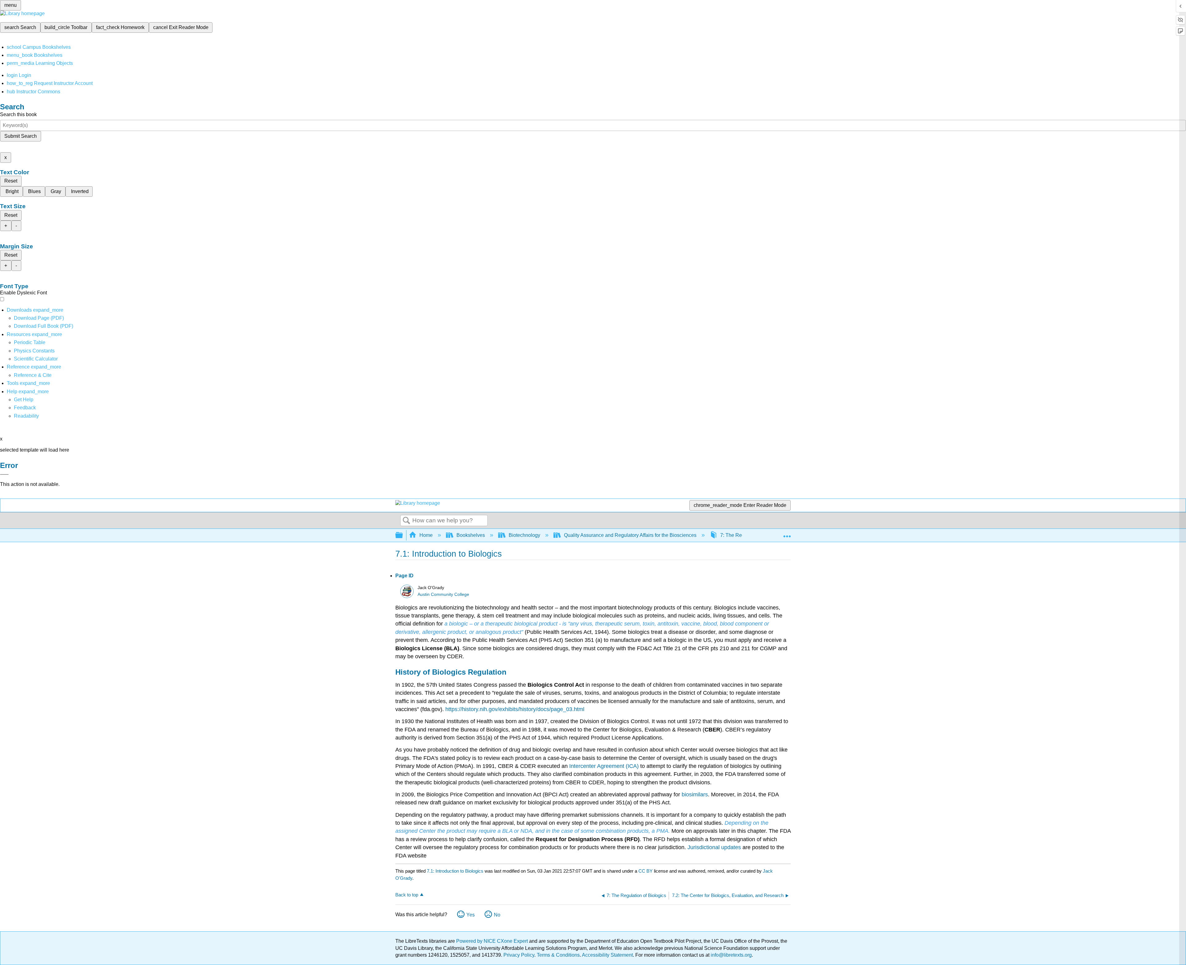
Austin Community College (443, 594)
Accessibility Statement (607, 955)
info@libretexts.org (730, 955)
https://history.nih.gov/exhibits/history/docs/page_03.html (514, 709)
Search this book (18, 114)
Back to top (406, 894)
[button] (25, 407)
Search (406, 521)
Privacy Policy (518, 955)
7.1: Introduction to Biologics (455, 871)
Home (426, 535)
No (497, 914)
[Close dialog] (4, 474)
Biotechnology (524, 535)
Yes (470, 914)
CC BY (646, 871)
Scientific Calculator (36, 358)
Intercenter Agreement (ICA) (604, 766)
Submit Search (20, 136)
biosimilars (695, 794)
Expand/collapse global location (787, 533)
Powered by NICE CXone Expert (492, 941)
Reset (10, 180)
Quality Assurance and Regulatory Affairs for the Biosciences (630, 535)
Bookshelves (470, 535)
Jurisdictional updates (714, 847)
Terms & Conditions (558, 955)
